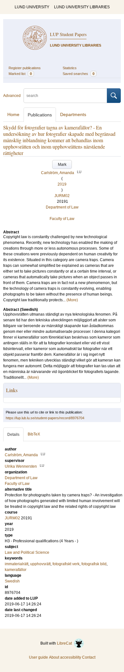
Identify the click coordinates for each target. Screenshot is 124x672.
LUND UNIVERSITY (32, 7)
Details (13, 434)
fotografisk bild (94, 564)
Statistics (70, 68)
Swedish (12, 581)
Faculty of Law (62, 218)
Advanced (12, 95)
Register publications (25, 68)
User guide (38, 657)
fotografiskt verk (65, 564)
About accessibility (65, 657)
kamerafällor (15, 569)
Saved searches (78, 74)
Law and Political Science (27, 552)
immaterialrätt (16, 564)
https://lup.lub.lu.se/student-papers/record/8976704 (45, 418)
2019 (62, 184)
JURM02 (62, 196)
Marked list (20, 74)
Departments (73, 114)
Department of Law (62, 207)
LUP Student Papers (68, 34)
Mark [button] (62, 164)
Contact (88, 657)
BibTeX (34, 434)
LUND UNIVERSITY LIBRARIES (82, 7)
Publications (40, 114)
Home (13, 114)
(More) (72, 300)
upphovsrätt (40, 564)
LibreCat (65, 643)
